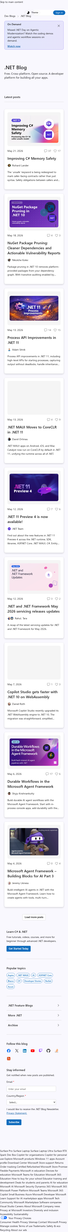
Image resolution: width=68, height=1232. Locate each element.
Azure (10, 986)
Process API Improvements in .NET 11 (31, 340)
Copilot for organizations (30, 1154)
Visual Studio (7, 1206)
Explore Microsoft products (19, 1158)
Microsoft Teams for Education (28, 1174)
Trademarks (39, 1226)
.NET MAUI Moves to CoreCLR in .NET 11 (32, 429)
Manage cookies (9, 1226)
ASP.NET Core (45, 975)
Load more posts (34, 917)
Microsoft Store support (41, 1162)
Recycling (5, 1230)
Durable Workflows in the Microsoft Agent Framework (30, 784)
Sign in (59, 12)
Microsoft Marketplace (26, 1202)
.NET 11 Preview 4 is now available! (27, 519)
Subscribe (14, 1122)
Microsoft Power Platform (14, 1190)
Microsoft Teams (38, 1190)
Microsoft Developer (43, 1194)
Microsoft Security (24, 1186)
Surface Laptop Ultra (41, 1151)
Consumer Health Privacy (14, 1222)
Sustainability (21, 1214)
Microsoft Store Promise (54, 1166)
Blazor (11, 980)
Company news (51, 1206)
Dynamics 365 (43, 1186)
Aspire (11, 975)
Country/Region (16, 1095)
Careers (19, 1206)
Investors (28, 1210)
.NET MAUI (23, 975)
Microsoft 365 (59, 1186)
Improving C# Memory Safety (31, 158)
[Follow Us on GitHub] (48, 1051)
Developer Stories (32, 980)
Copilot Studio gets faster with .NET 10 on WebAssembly (32, 694)
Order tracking (8, 1166)
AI (33, 975)
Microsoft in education (32, 1170)
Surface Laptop (21, 1151)
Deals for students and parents (32, 1182)
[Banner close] (59, 26)
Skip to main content (11, 2)
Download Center (17, 1162)
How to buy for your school (27, 1178)
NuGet (48, 980)
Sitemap (33, 1222)
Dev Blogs (9, 16)
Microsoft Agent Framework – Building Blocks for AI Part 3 (31, 873)
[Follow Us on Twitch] (40, 1051)
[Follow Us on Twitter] (17, 1051)
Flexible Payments (10, 1170)
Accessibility (6, 1214)
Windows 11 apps (45, 1158)
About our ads (19, 1230)
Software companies (50, 1202)
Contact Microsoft (48, 1222)
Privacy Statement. (17, 1113)
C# (19, 980)
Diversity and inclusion (46, 1210)
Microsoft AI (7, 1186)
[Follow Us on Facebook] (9, 1051)
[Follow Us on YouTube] (32, 1051)
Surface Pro (6, 1151)
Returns (59, 1162)
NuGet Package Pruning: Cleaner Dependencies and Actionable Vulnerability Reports (33, 247)
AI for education (59, 1182)
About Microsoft (33, 1206)
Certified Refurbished (28, 1166)
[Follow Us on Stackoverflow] (56, 1051)
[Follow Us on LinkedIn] (24, 1051)
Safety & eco (53, 1226)
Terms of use (25, 1226)
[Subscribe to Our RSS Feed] (9, 1058)
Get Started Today (18, 948)
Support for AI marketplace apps (25, 1198)
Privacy (63, 1222)
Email (10, 1081)
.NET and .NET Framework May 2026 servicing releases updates (33, 608)
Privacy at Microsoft (11, 1210)
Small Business (17, 1194)
